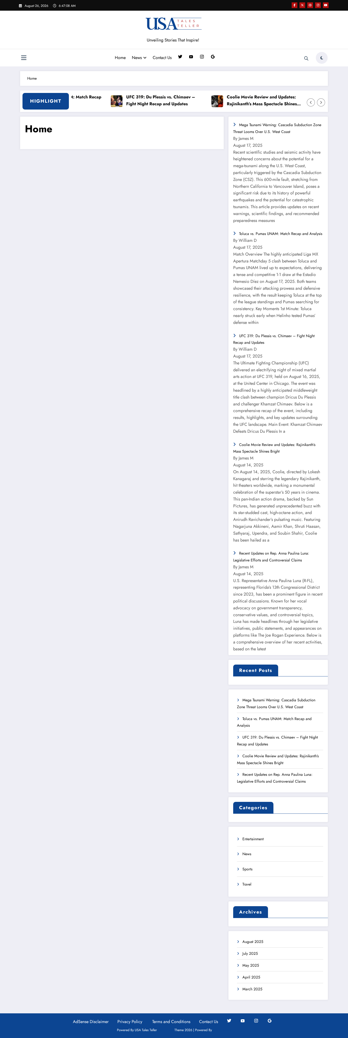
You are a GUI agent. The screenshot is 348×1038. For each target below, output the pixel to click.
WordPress (166, 1030)
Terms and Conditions (171, 1022)
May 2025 (250, 965)
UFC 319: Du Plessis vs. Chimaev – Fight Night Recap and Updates (149, 100)
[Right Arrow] (321, 102)
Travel (246, 884)
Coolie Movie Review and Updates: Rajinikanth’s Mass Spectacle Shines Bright (250, 100)
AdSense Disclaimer (91, 1022)
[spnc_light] (322, 58)
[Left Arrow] (311, 102)
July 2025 (250, 953)
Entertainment (253, 839)
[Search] (306, 58)
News (137, 58)
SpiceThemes (222, 1030)
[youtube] (326, 5)
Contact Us (162, 58)
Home (120, 58)
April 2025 (251, 977)
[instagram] (318, 5)
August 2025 (252, 941)
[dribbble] (310, 5)
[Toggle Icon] (23, 58)
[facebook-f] (294, 5)
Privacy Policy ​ (130, 1022)
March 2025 (252, 989)
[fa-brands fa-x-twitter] (302, 5)
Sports (247, 869)
